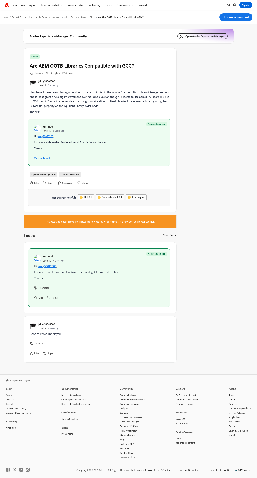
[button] (235, 17)
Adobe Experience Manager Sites (79, 17)
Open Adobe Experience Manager (205, 36)
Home (5, 17)
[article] (99, 277)
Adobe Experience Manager (48, 17)
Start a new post (124, 221)
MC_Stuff (48, 126)
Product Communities (22, 17)
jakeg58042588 (46, 81)
